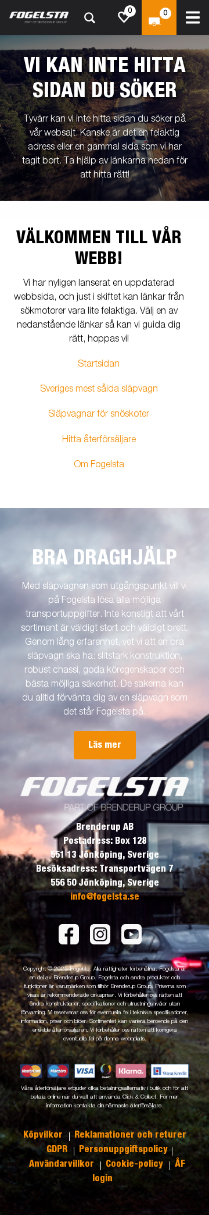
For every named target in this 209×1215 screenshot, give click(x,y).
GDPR (58, 1149)
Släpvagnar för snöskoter (98, 414)
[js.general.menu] (192, 17)
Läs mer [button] (104, 744)
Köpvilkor (44, 1134)
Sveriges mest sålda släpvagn (99, 389)
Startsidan (99, 364)
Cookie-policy (135, 1163)
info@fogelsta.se (104, 896)
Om (82, 465)
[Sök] (89, 18)
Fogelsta (107, 465)
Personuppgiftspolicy (123, 1149)
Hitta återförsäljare (99, 440)
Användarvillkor (62, 1163)
